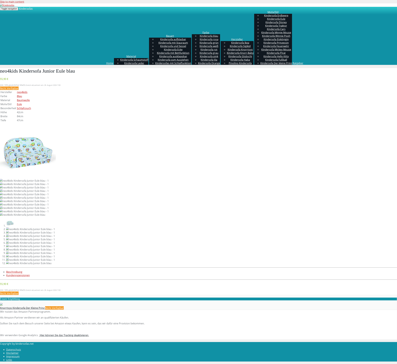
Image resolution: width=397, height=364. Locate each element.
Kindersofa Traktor (276, 25)
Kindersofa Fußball (276, 59)
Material (131, 56)
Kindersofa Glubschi (240, 56)
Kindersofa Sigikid (240, 46)
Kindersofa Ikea (240, 42)
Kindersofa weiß (209, 46)
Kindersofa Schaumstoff (134, 59)
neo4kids (22, 92)
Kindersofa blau (209, 36)
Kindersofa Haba (240, 59)
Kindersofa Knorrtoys (240, 49)
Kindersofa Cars (276, 29)
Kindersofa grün (209, 42)
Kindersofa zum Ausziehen (173, 59)
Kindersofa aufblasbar (173, 39)
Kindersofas (26, 8)
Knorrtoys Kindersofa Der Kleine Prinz (22, 308)
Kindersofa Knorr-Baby (240, 53)
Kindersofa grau (209, 53)
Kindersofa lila (209, 59)
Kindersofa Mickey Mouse (276, 49)
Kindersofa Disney (276, 22)
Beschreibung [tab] (14, 272)
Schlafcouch (24, 108)
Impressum (13, 356)
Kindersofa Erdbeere (276, 15)
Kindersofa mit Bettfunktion (173, 53)
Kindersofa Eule (276, 19)
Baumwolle (23, 100)
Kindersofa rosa (209, 39)
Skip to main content (12, 1)
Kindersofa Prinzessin (276, 42)
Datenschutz (13, 349)
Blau (19, 96)
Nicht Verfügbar (9, 88)
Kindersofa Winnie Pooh (276, 36)
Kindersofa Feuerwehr (276, 46)
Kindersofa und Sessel (173, 46)
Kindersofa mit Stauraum (173, 42)
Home (109, 63)
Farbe (206, 32)
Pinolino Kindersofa (240, 63)
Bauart (170, 36)
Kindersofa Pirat (276, 53)
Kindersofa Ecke (173, 49)
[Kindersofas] (7, 5)
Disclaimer (12, 353)
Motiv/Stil (273, 12)
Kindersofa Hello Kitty (276, 56)
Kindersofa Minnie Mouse (276, 32)
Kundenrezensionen (18, 275)
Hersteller (237, 39)
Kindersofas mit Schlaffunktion (173, 63)
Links (9, 360)
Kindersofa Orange (209, 63)
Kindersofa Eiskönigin (276, 39)
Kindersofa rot (209, 49)
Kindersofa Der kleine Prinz (276, 63)
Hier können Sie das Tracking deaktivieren (64, 335)
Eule (19, 104)
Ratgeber (298, 63)
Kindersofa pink (209, 56)
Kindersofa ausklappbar (173, 56)
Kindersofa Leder (134, 63)
